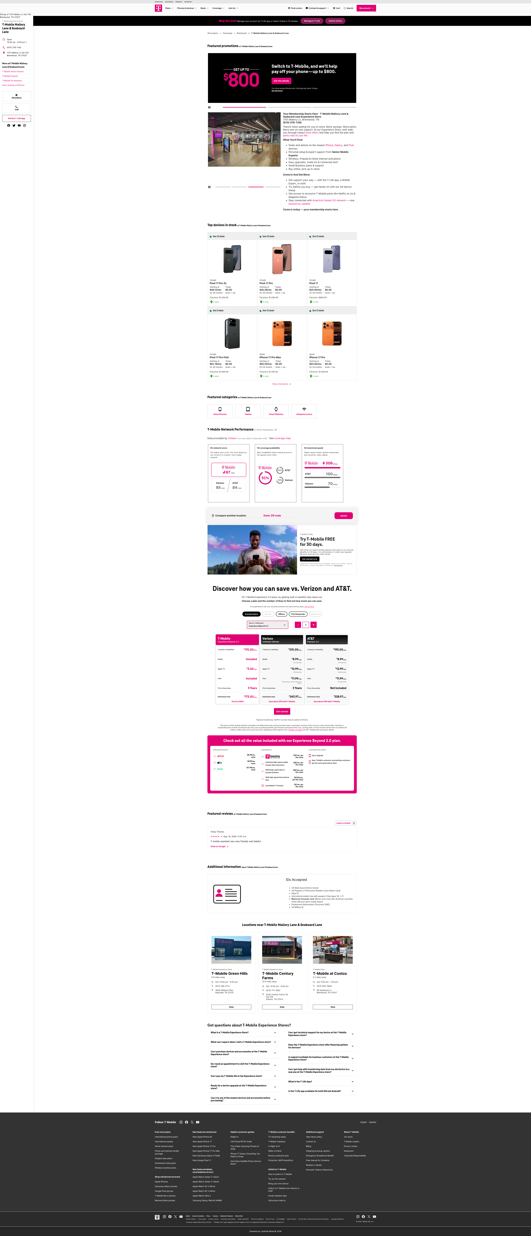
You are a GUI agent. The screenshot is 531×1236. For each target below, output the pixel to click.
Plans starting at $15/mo (13, 85)
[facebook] (8, 125)
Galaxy (338, 145)
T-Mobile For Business (12, 80)
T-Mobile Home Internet (13, 71)
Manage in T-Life (312, 21)
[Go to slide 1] (223, 107)
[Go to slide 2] (268, 107)
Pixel (351, 145)
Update (343, 515)
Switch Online (335, 21)
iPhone (329, 145)
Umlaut (232, 438)
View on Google (220, 846)
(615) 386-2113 (222, 986)
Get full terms (338, 565)
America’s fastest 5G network (329, 200)
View (231, 1007)
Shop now (279, 89)
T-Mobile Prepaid (10, 76)
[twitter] (14, 125)
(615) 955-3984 (324, 986)
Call (17, 108)
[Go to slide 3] (313, 107)
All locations (212, 33)
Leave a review (343, 823)
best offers (312, 132)
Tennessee (227, 33)
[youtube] (19, 125)
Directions (17, 96)
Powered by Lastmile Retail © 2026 (265, 1231)
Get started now (309, 559)
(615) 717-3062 (273, 990)
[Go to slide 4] (266, 187)
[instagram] (24, 125)
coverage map (282, 438)
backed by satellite (299, 203)
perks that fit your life (295, 135)
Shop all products (282, 384)
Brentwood (242, 33)
